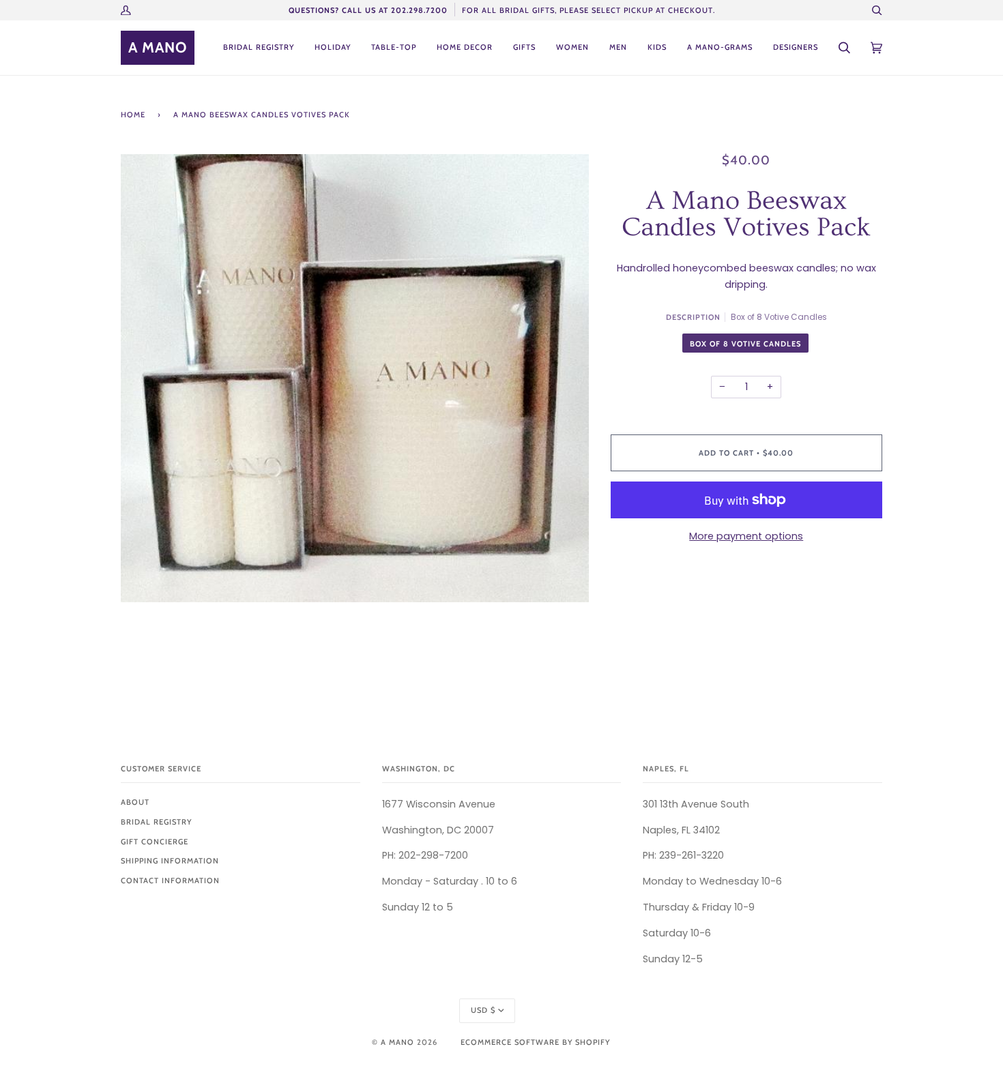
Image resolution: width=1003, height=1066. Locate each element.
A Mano (397, 1042)
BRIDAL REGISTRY (156, 822)
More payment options (746, 536)
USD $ (483, 1010)
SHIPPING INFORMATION (170, 860)
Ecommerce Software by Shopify (535, 1042)
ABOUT (135, 802)
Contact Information (170, 880)
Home (133, 114)
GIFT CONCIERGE (154, 841)
